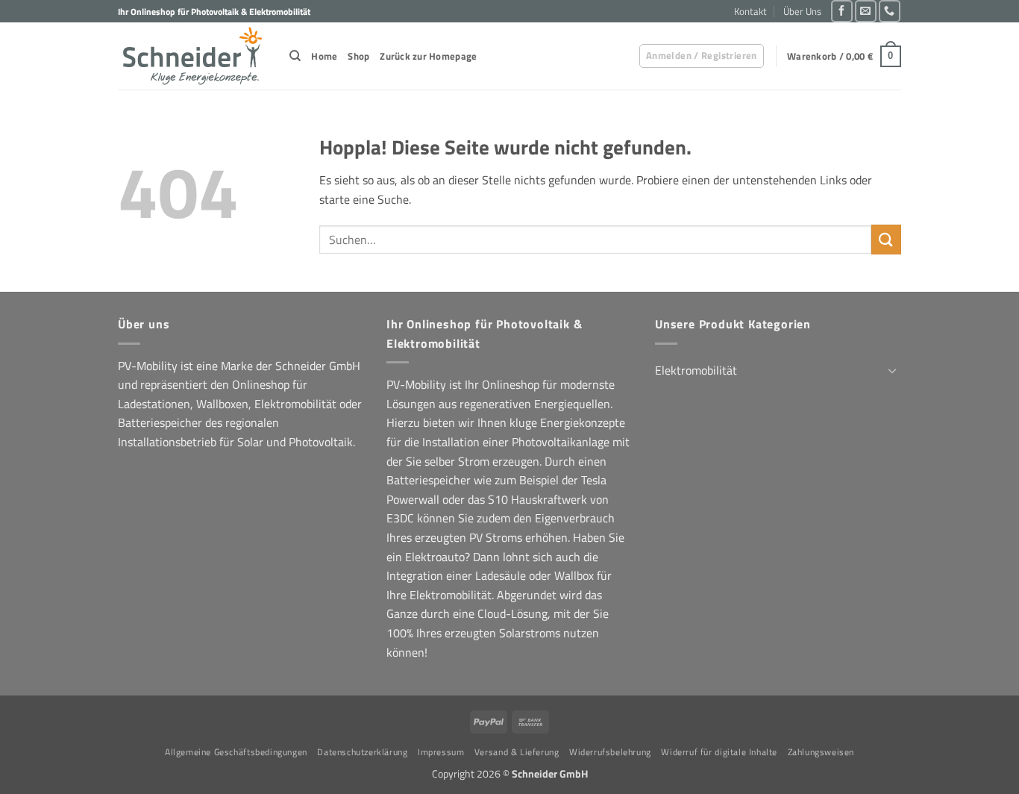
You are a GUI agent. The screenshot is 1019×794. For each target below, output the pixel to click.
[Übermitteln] (886, 239)
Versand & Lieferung (516, 752)
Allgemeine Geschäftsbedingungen (236, 752)
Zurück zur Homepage (428, 56)
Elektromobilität (696, 370)
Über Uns (802, 11)
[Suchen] (295, 56)
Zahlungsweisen (821, 752)
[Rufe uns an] (889, 11)
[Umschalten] (892, 370)
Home (324, 56)
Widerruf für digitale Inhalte (719, 752)
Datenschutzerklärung (362, 752)
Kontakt (750, 11)
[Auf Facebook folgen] (842, 11)
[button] (701, 56)
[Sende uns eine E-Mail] (866, 11)
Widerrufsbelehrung (610, 752)
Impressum (441, 752)
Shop (358, 56)
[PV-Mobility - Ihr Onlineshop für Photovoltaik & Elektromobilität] (192, 56)
